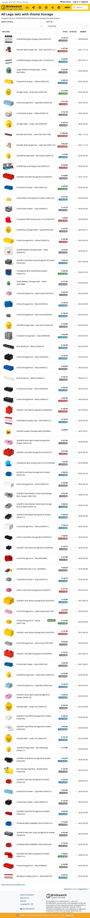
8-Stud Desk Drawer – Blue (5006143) (32, 664)
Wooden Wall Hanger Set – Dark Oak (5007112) (36, 49)
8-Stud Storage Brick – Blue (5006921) (32, 367)
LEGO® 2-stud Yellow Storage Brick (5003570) (35, 632)
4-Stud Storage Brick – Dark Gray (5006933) (34, 314)
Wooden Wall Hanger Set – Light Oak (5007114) (36, 145)
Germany (67, 2)
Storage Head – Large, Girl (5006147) (32, 706)
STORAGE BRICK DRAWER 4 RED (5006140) (34, 844)
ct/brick (72, 31)
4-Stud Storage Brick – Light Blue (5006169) (34, 685)
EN (32, 904)
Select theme (7, 21)
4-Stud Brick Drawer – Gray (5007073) (32, 579)
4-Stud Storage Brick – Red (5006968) (32, 558)
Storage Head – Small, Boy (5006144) (32, 92)
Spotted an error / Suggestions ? (76, 889)
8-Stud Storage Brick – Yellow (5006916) (33, 240)
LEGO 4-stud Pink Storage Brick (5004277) (34, 590)
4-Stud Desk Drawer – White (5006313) (32, 113)
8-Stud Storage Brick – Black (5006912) (32, 399)
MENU (67, 7)
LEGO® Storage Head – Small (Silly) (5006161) (35, 675)
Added (83, 31)
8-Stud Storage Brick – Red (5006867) (32, 865)
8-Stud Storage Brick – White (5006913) (33, 484)
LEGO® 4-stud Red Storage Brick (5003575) (34, 452)
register (84, 2)
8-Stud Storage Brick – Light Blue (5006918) (34, 102)
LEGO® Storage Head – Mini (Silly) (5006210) (35, 155)
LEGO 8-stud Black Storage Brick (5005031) (34, 537)
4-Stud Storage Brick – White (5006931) (33, 526)
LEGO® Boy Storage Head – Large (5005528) (35, 230)
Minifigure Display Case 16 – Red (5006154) (34, 876)
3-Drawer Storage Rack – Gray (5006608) (33, 336)
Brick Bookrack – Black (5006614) (30, 346)
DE (29, 904)
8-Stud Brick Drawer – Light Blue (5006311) (34, 791)
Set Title (6, 31)
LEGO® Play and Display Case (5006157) (33, 166)
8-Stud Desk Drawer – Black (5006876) (32, 389)
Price (65, 31)
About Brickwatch (27, 895)
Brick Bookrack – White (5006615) (30, 378)
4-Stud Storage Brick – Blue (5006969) (32, 304)
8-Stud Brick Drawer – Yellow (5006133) (33, 81)
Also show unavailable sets (13, 884)
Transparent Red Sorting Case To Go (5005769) (35, 219)
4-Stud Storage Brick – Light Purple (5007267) (35, 293)
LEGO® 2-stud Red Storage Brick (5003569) (34, 653)
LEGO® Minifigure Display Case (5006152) (34, 39)
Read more (70, 915)
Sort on (49, 21)
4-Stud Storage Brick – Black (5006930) (32, 357)
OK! (63, 915)
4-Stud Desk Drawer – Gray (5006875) (32, 208)
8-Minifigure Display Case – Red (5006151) (34, 420)
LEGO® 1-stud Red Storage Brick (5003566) (34, 410)
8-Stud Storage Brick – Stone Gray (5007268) (35, 643)
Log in (75, 2)
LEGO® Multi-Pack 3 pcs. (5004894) (31, 569)
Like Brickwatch (28, 909)
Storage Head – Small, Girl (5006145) (32, 738)
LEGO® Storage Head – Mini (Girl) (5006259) (35, 325)
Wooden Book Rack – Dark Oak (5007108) (34, 134)
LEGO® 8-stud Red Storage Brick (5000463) (34, 177)
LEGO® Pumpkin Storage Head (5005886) (34, 431)
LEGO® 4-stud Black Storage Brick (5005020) (35, 547)
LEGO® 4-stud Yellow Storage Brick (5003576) (35, 600)
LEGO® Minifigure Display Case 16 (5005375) (35, 60)
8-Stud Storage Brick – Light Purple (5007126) (35, 611)
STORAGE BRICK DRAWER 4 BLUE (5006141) (34, 823)
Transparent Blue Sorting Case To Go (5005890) (36, 463)
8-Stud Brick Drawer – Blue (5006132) (32, 187)
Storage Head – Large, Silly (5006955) (32, 124)
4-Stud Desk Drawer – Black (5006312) (32, 802)
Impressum (24, 898)
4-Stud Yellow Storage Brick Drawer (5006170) (35, 198)
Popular (23, 901)
